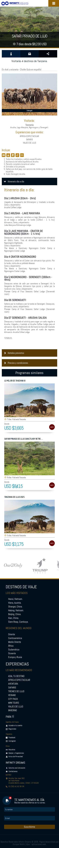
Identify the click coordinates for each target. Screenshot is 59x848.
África (10, 645)
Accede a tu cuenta (15, 725)
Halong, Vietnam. (16, 610)
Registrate (12, 729)
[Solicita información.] (11, 53)
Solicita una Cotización (17, 768)
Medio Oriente (14, 642)
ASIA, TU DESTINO (16, 676)
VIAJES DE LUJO (15, 706)
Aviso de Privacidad (16, 756)
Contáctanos (13, 771)
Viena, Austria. (14, 603)
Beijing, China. (14, 614)
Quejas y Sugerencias (16, 753)
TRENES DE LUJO (16, 691)
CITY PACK (13, 699)
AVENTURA (13, 683)
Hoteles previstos (16, 353)
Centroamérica (15, 638)
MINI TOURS (13, 702)
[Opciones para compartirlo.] (48, 53)
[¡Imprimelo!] (29, 53)
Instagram (12, 741)
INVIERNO (12, 710)
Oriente (11, 634)
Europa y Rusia (15, 657)
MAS (52, 427)
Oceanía (12, 653)
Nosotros (12, 749)
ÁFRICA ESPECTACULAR (19, 680)
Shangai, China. (15, 606)
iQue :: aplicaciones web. (36, 844)
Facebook (12, 737)
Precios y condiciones (18, 363)
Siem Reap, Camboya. (18, 622)
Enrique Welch (19, 844)
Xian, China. (13, 618)
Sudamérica (13, 649)
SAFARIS (12, 687)
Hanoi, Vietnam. (15, 599)
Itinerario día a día (16, 181)
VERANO (12, 695)
